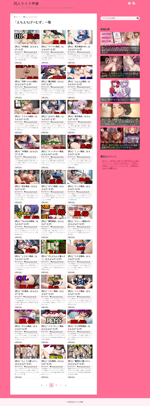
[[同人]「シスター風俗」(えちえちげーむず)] (26, 247)
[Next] (61, 385)
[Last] (66, 385)
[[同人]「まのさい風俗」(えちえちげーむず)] (53, 107)
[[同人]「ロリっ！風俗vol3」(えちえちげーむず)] (79, 212)
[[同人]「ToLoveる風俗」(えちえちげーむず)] (26, 212)
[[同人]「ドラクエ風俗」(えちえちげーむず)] (26, 107)
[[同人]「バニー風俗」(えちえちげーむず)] (53, 282)
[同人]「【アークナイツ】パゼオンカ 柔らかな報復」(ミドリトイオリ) (120, 75)
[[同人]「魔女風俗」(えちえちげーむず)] (53, 72)
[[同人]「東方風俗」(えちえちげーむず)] (79, 107)
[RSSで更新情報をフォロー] (134, 3)
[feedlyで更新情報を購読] (129, 3)
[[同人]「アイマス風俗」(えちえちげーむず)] (53, 37)
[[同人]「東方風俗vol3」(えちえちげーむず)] (79, 37)
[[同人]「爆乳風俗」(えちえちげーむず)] (53, 212)
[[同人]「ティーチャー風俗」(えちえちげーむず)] (53, 142)
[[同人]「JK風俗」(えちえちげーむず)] (26, 142)
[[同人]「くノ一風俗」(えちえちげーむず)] (79, 142)
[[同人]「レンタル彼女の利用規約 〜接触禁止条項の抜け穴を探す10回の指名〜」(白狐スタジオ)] (120, 43)
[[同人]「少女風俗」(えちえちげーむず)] (53, 352)
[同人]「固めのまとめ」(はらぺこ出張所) (119, 100)
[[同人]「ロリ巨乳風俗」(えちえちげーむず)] (79, 317)
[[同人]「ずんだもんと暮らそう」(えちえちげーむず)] (53, 247)
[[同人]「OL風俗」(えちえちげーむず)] (26, 282)
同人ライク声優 (26, 4)
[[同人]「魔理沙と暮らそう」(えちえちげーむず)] (79, 352)
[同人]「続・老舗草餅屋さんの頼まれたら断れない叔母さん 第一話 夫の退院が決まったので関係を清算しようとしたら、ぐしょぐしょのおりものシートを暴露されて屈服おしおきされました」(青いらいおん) (120, 124)
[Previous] (46, 385)
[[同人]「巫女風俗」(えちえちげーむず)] (26, 177)
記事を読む (18, 62)
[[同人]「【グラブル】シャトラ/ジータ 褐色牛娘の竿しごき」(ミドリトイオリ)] (120, 139)
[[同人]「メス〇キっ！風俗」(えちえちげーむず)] (53, 317)
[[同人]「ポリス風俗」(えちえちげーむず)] (53, 177)
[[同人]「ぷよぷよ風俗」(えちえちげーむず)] (79, 72)
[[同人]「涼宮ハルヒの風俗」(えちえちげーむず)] (26, 72)
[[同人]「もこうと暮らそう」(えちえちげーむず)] (26, 352)
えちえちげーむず (31, 52)
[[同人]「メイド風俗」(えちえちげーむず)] (79, 282)
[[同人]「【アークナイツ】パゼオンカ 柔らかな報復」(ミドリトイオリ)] (120, 67)
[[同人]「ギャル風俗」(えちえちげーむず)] (26, 317)
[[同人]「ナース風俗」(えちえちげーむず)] (79, 177)
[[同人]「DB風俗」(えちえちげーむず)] (26, 37)
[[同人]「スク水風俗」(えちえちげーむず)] (79, 247)
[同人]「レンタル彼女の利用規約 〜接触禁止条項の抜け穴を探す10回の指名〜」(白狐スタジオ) (120, 50)
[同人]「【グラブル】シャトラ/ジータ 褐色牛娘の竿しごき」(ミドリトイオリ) (119, 146)
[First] (41, 385)
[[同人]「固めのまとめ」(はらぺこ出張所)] (120, 91)
